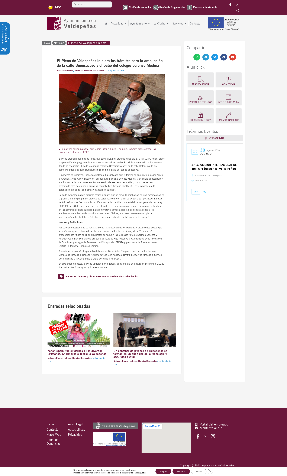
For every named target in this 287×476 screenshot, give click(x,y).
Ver (196, 192)
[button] (196, 57)
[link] (196, 57)
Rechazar (181, 471)
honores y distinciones (89, 276)
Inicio (46, 43)
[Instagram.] (237, 10)
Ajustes (199, 471)
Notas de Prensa (65, 70)
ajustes (142, 473)
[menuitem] (106, 23)
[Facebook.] (230, 4)
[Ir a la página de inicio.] (72, 23)
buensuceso (71, 276)
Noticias (59, 43)
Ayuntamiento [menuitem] (138, 23)
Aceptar (163, 471)
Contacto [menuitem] (195, 23)
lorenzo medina (110, 276)
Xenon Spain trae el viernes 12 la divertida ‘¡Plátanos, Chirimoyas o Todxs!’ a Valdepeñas (77, 352)
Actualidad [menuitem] (117, 23)
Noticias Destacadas (94, 70)
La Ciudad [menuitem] (159, 23)
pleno (121, 276)
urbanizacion (131, 276)
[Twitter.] (237, 4)
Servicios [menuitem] (177, 23)
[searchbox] (94, 4)
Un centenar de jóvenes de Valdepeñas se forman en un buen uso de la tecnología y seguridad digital (140, 354)
